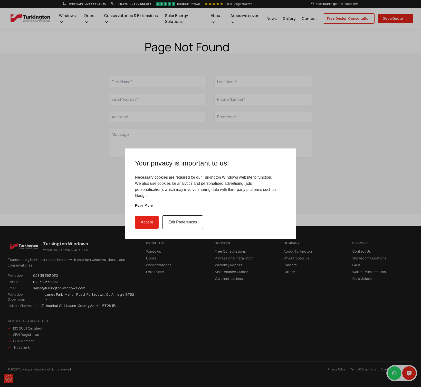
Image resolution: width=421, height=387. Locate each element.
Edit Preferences (182, 222)
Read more (144, 205)
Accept (147, 222)
